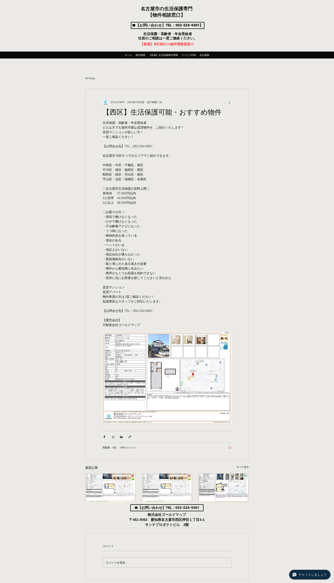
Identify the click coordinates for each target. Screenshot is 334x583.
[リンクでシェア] (130, 436)
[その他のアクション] (229, 102)
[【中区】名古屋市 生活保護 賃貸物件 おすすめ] (223, 488)
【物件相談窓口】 (166, 15)
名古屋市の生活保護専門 (167, 8)
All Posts (90, 78)
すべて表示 (243, 467)
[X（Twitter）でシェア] (112, 436)
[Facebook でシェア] (104, 436)
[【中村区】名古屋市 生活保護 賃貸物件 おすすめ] (167, 488)
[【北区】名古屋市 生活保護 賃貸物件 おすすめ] (110, 488)
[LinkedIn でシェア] (121, 436)
